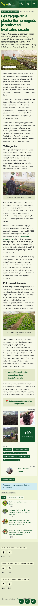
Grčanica (8, 449)
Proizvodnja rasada (20, 453)
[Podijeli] (27, 601)
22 (32, 67)
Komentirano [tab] (12, 497)
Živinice (8, 453)
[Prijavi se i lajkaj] (21, 601)
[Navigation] (34, 4)
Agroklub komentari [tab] (8, 479)
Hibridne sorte (25, 456)
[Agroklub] (8, 4)
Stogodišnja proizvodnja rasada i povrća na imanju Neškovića (18, 375)
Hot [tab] (3, 497)
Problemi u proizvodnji (12, 460)
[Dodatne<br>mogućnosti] (33, 601)
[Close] (28, 4)
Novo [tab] (21, 497)
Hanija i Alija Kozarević (21, 449)
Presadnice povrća (11, 456)
